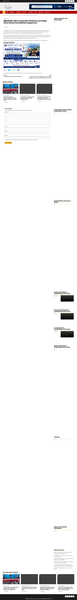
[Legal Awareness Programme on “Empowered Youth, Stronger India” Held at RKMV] (44, 89)
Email (6, 130)
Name (6, 126)
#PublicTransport (26, 73)
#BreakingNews (8, 73)
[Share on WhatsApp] (15, 70)
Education (22, 95)
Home (7, 12)
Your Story (41, 12)
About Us (47, 12)
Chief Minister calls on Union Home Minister (13, 76)
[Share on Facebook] (6, 70)
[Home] (3, 12)
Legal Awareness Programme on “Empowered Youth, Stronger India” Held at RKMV (44, 98)
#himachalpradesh (15, 73)
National (19, 12)
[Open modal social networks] (18, 70)
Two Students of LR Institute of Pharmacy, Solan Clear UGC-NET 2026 (27, 98)
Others (24, 12)
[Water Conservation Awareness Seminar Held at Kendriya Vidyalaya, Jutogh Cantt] (10, 89)
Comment (7, 112)
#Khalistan (20, 73)
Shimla (8, 18)
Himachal (12, 12)
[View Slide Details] (64, 537)
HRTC (37, 73)
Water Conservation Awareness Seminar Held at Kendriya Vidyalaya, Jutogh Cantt (10, 98)
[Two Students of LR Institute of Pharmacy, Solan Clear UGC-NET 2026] (27, 89)
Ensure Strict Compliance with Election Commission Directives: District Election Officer (65, 588)
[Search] (73, 12)
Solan (28, 95)
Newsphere (43, 598)
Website (6, 135)
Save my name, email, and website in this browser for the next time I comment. (21, 139)
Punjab (40, 73)
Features (30, 12)
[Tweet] (10, 70)
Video (35, 12)
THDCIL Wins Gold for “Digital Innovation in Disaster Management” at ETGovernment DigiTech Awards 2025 (40, 76)
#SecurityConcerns (32, 73)
